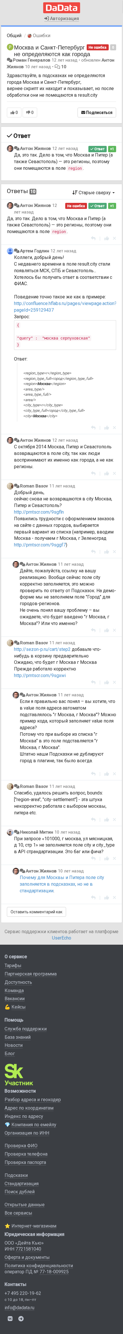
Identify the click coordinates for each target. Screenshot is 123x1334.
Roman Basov (34, 486)
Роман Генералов (31, 60)
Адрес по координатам (29, 1108)
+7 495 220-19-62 (23, 1293)
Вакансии (15, 998)
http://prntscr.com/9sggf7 (40, 545)
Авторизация (64, 18)
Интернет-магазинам (33, 1226)
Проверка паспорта (25, 1162)
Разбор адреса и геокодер (33, 1099)
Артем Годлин (34, 251)
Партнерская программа (31, 974)
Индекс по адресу (24, 1116)
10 (63, 66)
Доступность (18, 982)
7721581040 (28, 1249)
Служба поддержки (26, 1029)
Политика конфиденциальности (39, 1265)
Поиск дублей (20, 1191)
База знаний (18, 1037)
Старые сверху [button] (95, 192)
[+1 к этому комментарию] (106, 238)
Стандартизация (22, 1183)
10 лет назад (67, 832)
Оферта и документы (27, 1257)
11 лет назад (62, 486)
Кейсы (18, 1007)
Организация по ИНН (27, 1133)
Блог (10, 1053)
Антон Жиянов (35, 148)
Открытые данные (25, 1204)
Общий (14, 35)
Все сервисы (18, 1213)
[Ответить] (93, 238)
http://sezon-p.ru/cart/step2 (42, 649)
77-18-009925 (54, 1271)
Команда (14, 990)
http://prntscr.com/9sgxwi (40, 675)
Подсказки (16, 1175)
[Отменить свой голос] (114, 238)
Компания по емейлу (33, 1124)
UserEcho (61, 938)
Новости (14, 1045)
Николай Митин (36, 832)
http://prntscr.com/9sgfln (39, 512)
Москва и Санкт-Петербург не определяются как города (52, 50)
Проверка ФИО (21, 1145)
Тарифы (13, 965)
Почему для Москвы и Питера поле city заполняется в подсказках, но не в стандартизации (62, 884)
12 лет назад (65, 148)
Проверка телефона (26, 1154)
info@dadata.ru (19, 1307)
